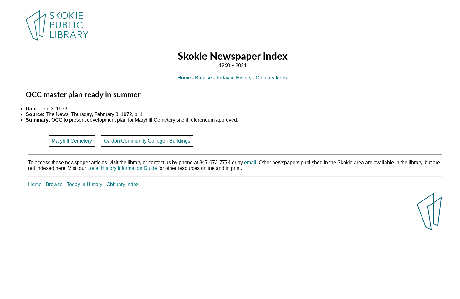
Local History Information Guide (122, 168)
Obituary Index (272, 77)
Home (184, 77)
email (250, 162)
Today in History (234, 77)
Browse (203, 77)
